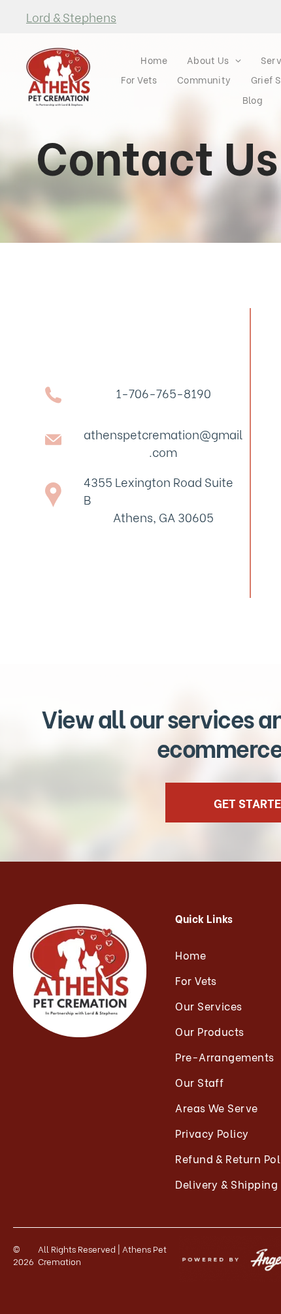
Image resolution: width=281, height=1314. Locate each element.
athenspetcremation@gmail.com (163, 442)
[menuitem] (154, 60)
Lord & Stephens (71, 16)
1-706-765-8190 (163, 392)
